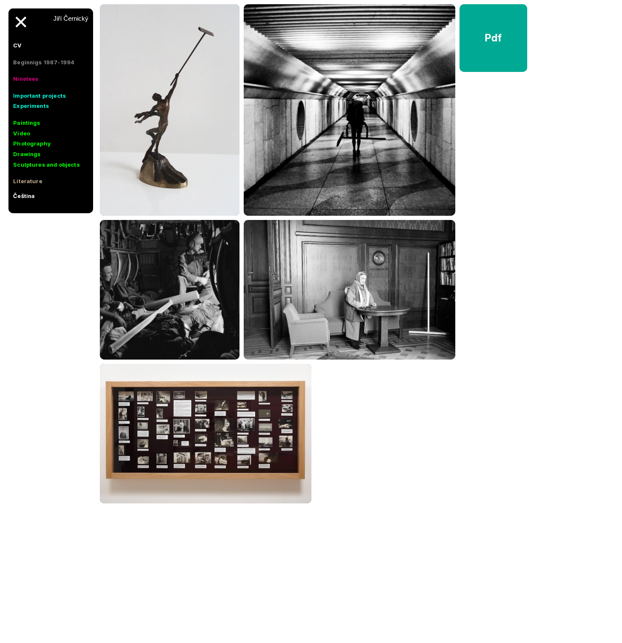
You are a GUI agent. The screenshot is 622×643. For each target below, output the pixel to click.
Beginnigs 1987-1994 (43, 62)
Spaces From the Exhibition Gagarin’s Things (206, 503)
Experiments (31, 105)
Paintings (26, 122)
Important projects (39, 95)
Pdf (493, 38)
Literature (27, 181)
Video (21, 133)
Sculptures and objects (46, 164)
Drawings (27, 154)
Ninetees (26, 78)
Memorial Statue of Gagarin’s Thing (170, 215)
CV (17, 45)
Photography (32, 143)
